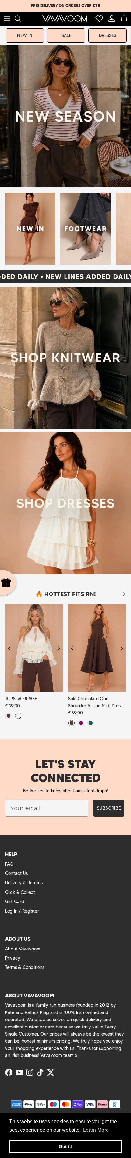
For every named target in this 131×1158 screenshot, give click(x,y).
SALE (66, 35)
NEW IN (24, 35)
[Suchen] (21, 19)
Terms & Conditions (24, 967)
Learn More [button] (96, 1130)
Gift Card (14, 901)
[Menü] (7, 19)
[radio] (8, 716)
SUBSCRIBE (109, 808)
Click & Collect (20, 892)
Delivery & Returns (24, 883)
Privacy (12, 958)
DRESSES (107, 35)
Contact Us (16, 873)
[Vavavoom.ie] (64, 18)
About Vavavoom (22, 949)
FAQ (9, 864)
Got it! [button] (65, 1146)
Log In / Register (22, 911)
